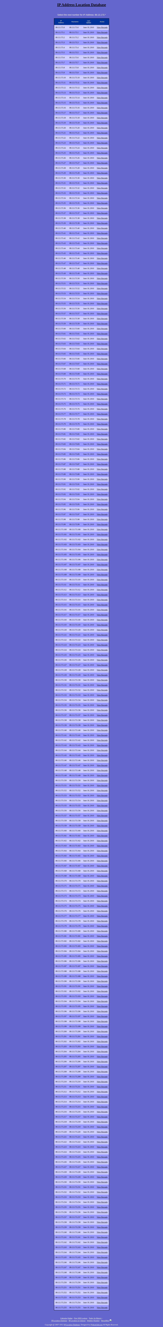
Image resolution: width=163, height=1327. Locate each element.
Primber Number (93, 1321)
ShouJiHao (105, 1321)
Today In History (95, 1318)
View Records (102, 27)
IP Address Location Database (81, 5)
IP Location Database (59, 1321)
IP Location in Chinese (77, 1321)
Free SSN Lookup (80, 1318)
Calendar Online (66, 1318)
